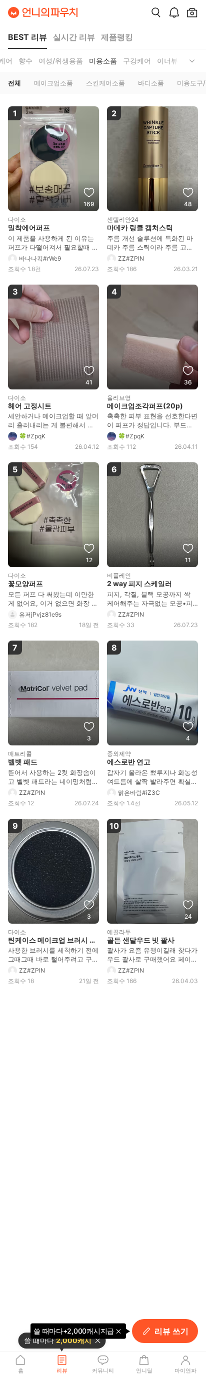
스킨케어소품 (105, 83)
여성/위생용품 (60, 60)
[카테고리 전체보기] (192, 60)
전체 (14, 83)
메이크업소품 (53, 83)
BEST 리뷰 (27, 37)
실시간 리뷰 (74, 37)
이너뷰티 (171, 60)
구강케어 (137, 60)
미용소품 (103, 60)
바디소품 (151, 83)
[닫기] (98, 1341)
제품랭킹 (117, 37)
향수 (25, 60)
